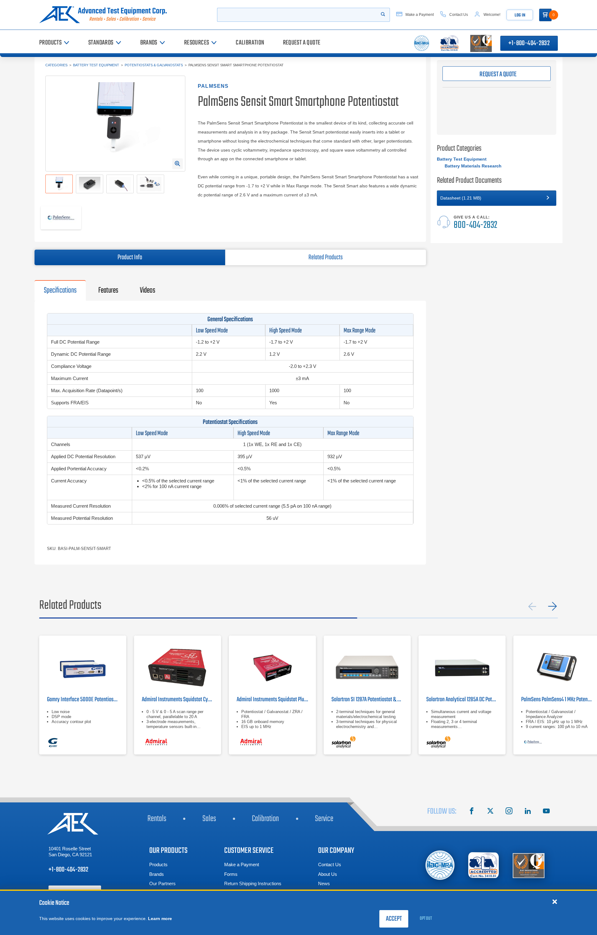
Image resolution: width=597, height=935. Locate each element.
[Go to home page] (105, 14)
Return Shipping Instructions (252, 883)
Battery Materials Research (473, 165)
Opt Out (426, 918)
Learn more (160, 918)
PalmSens (213, 86)
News (324, 883)
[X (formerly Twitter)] (490, 811)
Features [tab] (108, 290)
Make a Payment (241, 864)
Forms (231, 874)
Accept (394, 919)
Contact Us (329, 864)
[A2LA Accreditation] (484, 865)
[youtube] (546, 811)
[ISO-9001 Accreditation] (528, 865)
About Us (327, 874)
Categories (56, 65)
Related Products (325, 257)
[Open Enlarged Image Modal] (177, 163)
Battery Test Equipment (96, 65)
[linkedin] (527, 811)
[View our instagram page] (509, 811)
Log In (520, 15)
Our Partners (162, 883)
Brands (156, 874)
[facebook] (471, 811)
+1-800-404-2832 (529, 43)
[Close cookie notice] (555, 901)
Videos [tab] (147, 290)
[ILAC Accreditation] (440, 865)
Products (158, 864)
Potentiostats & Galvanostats (154, 65)
